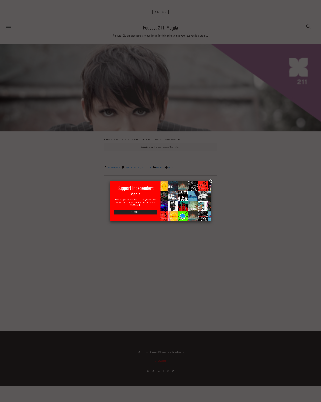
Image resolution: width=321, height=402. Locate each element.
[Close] (211, 181)
